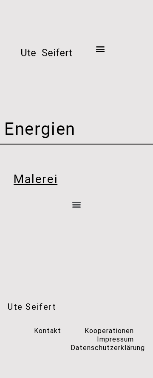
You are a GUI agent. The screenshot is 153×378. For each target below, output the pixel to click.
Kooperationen (109, 331)
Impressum (115, 339)
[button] (100, 49)
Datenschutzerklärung (108, 348)
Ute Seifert (32, 307)
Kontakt (47, 331)
